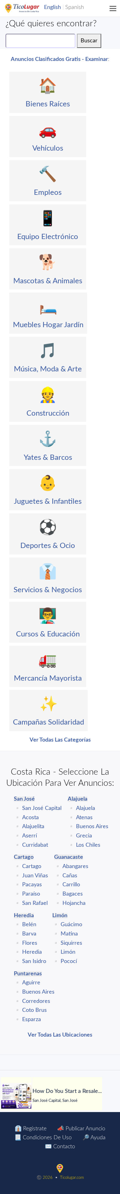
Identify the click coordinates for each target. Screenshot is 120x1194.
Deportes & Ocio (47, 546)
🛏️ (48, 306)
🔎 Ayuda (94, 1138)
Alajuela (85, 808)
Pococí (69, 961)
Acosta (30, 817)
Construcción (47, 413)
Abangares (75, 866)
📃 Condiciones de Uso (43, 1138)
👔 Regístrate (30, 1129)
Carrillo (71, 885)
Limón (68, 952)
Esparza (31, 1019)
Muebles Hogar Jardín (48, 325)
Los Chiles (88, 845)
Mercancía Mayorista (48, 678)
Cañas (69, 876)
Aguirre (31, 983)
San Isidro (34, 961)
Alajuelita (33, 826)
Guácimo (71, 924)
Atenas (84, 817)
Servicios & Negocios (48, 590)
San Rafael (35, 903)
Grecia (84, 836)
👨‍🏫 (47, 616)
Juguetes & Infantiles (48, 501)
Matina (69, 934)
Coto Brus (34, 1010)
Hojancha (74, 903)
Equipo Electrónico (47, 237)
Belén (29, 924)
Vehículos (47, 148)
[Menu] (113, 8)
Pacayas (32, 885)
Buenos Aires (92, 826)
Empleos (48, 192)
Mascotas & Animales (47, 281)
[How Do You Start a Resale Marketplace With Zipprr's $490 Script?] (16, 1096)
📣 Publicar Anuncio (81, 1129)
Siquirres (71, 943)
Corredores (36, 1001)
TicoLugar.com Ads (28, 8)
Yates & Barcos (48, 457)
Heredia (32, 952)
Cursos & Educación (48, 634)
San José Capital (42, 808)
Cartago (31, 866)
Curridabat (35, 845)
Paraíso (31, 894)
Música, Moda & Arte (48, 369)
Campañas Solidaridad (48, 722)
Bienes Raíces (48, 104)
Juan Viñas (35, 876)
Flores (29, 943)
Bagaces (72, 894)
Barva (29, 934)
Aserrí (29, 836)
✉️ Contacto (60, 1146)
